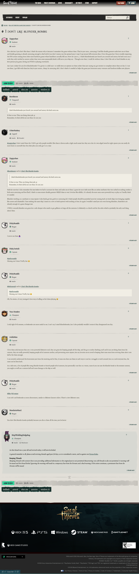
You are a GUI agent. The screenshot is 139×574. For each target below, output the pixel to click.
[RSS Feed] (3, 25)
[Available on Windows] (59, 532)
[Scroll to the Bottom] (18, 572)
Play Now (121, 3)
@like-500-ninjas (12, 394)
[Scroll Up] (5, 572)
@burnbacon (11, 171)
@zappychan (11, 143)
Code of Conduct (106, 571)
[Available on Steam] (79, 532)
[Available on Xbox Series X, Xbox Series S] (19, 532)
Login (132, 3)
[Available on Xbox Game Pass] (99, 532)
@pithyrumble (12, 259)
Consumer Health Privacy (129, 571)
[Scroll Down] (15, 572)
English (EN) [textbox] (11, 557)
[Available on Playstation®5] (39, 532)
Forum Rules (93, 454)
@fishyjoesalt (11, 286)
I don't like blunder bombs (30, 171)
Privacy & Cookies (94, 571)
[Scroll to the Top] (3, 572)
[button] (13, 557)
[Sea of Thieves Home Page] (10, 3)
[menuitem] (38, 3)
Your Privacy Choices (71, 571)
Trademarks (116, 571)
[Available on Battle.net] (119, 532)
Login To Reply (8, 83)
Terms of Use (83, 571)
